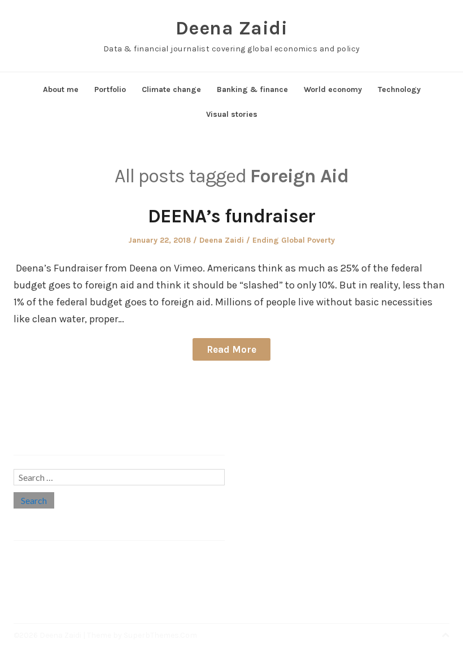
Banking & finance (252, 89)
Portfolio (110, 89)
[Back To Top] (445, 635)
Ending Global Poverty (293, 240)
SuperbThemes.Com (160, 635)
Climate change (171, 89)
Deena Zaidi (232, 28)
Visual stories (231, 114)
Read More (231, 349)
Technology (399, 89)
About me (60, 89)
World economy (333, 89)
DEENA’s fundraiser (231, 216)
